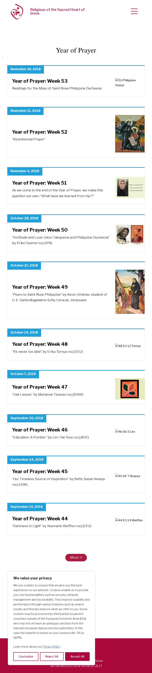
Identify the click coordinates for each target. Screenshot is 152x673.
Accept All (77, 656)
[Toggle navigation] (134, 11)
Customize (26, 656)
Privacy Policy (51, 646)
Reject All (51, 656)
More (74, 557)
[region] (51, 618)
